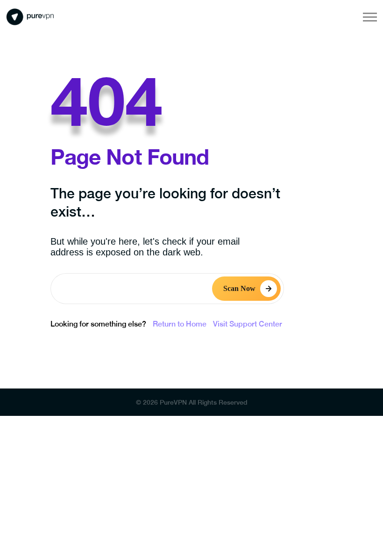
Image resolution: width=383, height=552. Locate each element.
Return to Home (179, 324)
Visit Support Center (247, 324)
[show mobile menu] (370, 17)
